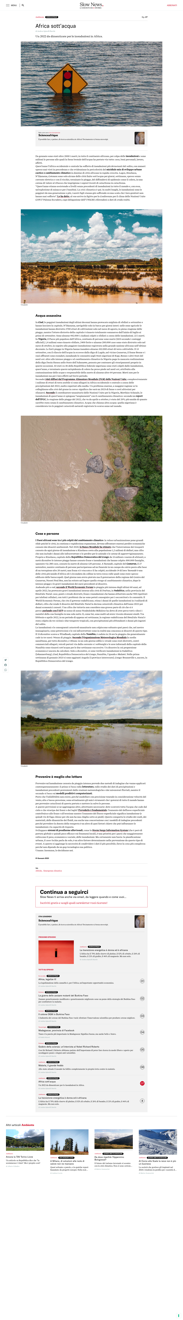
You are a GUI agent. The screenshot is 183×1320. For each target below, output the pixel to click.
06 (142, 1067)
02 (142, 998)
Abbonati (172, 5)
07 (142, 1083)
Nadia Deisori (45, 1037)
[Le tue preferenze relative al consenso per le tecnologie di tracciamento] (178, 1315)
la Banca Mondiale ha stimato (95, 547)
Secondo (50, 392)
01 (142, 981)
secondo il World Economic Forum (74, 587)
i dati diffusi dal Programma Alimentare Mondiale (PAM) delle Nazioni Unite (85, 379)
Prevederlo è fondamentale (92, 810)
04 (142, 1032)
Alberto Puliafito (14, 1166)
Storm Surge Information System (110, 830)
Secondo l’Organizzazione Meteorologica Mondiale (99, 637)
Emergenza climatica (52, 871)
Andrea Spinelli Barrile (46, 31)
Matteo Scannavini (103, 1169)
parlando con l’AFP (52, 610)
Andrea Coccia (57, 1173)
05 (142, 1049)
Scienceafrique (48, 135)
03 (142, 1016)
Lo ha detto (63, 196)
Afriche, (38, 871)
